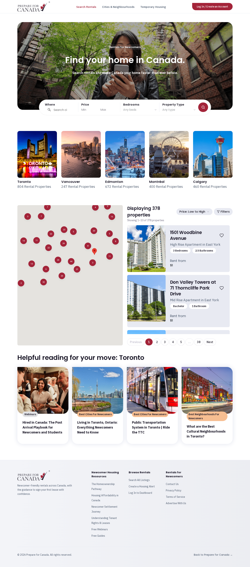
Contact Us (172, 484)
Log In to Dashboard (140, 492)
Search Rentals (86, 7)
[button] (43, 282)
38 (199, 342)
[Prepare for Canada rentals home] (33, 6)
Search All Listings (139, 480)
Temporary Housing (153, 7)
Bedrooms (131, 104)
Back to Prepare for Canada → (213, 555)
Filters (225, 212)
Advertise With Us (176, 503)
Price (85, 104)
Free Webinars (100, 529)
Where (50, 104)
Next (210, 342)
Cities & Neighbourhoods (118, 7)
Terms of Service (175, 496)
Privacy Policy (173, 490)
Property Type (173, 104)
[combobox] (140, 110)
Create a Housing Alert (142, 486)
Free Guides (98, 535)
